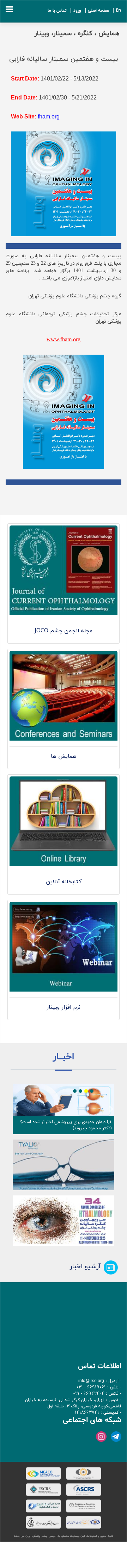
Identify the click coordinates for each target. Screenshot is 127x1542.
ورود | (74, 10)
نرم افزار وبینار (63, 1007)
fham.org (49, 117)
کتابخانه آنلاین (63, 882)
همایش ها (64, 756)
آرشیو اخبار (85, 1266)
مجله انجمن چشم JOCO (63, 631)
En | (115, 10)
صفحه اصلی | (96, 10)
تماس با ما (57, 10)
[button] (15, 1109)
